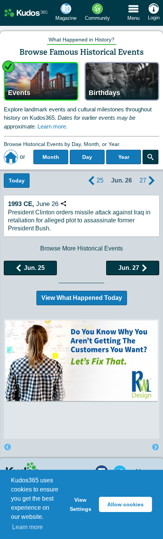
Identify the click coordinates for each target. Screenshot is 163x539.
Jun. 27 (128, 268)
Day (87, 157)
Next (155, 447)
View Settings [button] (80, 504)
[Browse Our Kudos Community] (26, 13)
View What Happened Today (81, 298)
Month (50, 157)
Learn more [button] (27, 527)
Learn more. (52, 126)
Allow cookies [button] (125, 504)
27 (142, 180)
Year (123, 157)
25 (100, 180)
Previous (7, 447)
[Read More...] (81, 360)
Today (17, 181)
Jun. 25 (34, 268)
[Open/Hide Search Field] (150, 157)
